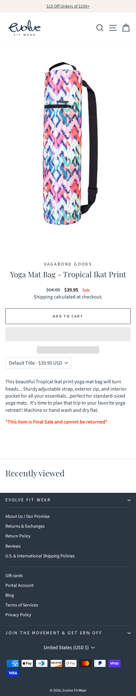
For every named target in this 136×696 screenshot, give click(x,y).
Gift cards (14, 576)
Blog (9, 595)
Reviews (13, 546)
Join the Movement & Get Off (53, 633)
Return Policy (18, 536)
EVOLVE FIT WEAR (28, 500)
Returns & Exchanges (25, 526)
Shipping (43, 296)
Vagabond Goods (68, 264)
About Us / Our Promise (27, 516)
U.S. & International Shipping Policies (40, 556)
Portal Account (19, 585)
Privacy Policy (18, 615)
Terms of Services (21, 605)
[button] (68, 334)
